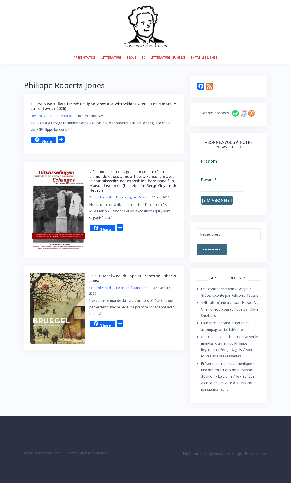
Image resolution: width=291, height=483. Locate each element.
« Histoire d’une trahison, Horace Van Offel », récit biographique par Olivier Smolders (231, 309)
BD (143, 57)
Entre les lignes (204, 57)
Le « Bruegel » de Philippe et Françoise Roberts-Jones (133, 278)
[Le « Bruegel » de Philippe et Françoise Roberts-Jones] (57, 307)
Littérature (112, 57)
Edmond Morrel (41, 116)
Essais (131, 57)
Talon (82, 453)
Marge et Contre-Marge (222, 453)
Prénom (209, 161)
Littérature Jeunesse (168, 57)
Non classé (64, 116)
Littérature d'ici (136, 288)
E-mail (209, 180)
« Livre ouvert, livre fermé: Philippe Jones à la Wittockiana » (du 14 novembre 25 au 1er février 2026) (103, 106)
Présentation (85, 57)
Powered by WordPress (42, 453)
